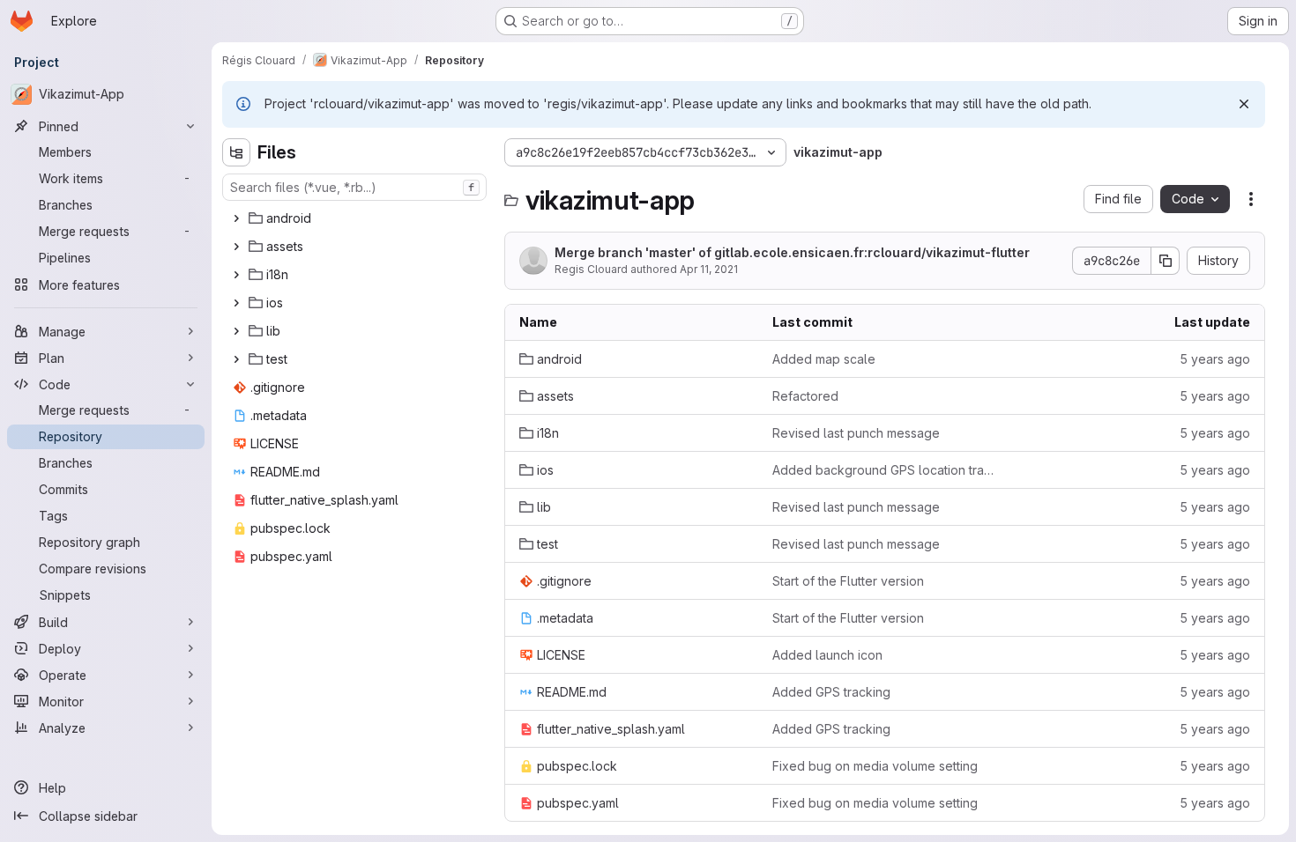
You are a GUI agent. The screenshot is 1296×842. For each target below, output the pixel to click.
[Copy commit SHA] (1165, 261)
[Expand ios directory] (236, 303)
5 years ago (1215, 358)
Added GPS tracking (831, 691)
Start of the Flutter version (848, 580)
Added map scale (823, 358)
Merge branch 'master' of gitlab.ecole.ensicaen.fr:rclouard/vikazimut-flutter (792, 252)
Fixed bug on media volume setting (875, 765)
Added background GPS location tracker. (884, 469)
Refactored (805, 395)
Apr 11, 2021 (709, 269)
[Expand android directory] (236, 218)
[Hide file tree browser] (236, 152)
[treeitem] (356, 218)
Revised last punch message (856, 432)
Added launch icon (827, 654)
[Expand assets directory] (236, 246)
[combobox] (354, 187)
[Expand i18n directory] (236, 274)
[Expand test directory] (236, 359)
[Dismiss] (1244, 103)
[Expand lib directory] (236, 331)
